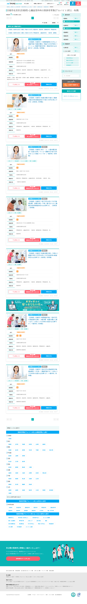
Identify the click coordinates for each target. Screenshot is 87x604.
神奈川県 (51, 450)
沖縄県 (9, 493)
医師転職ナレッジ (29, 586)
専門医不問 (21, 520)
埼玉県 (30, 450)
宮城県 (23, 444)
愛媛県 (23, 484)
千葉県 (37, 450)
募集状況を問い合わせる (32, 188)
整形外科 (35, 507)
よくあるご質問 (71, 581)
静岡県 (16, 467)
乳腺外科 (10, 510)
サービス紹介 (9, 581)
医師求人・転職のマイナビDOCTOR (13, 6)
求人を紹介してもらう (32, 84)
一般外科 (10, 507)
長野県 (23, 455)
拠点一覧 (63, 0)
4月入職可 (10, 526)
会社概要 (29, 594)
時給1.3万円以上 (41, 523)
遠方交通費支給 (11, 523)
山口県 (37, 478)
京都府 (34, 6)
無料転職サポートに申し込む (23, 558)
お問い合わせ (36, 570)
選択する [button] (76, 18)
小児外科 (41, 510)
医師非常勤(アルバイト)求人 (27, 6)
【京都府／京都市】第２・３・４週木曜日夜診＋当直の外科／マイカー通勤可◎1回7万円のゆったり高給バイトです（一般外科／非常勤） (42, 153)
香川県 (16, 484)
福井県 (23, 461)
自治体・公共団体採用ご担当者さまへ (47, 0)
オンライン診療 (29, 526)
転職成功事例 (63, 581)
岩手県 (16, 444)
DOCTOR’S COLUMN (19, 586)
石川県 (16, 461)
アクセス (34, 594)
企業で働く (38, 520)
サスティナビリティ (40, 594)
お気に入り (17, 84)
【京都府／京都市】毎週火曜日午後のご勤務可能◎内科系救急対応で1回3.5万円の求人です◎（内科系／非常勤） (42, 100)
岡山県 (23, 478)
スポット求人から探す (38, 576)
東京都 (43, 450)
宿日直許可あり (36, 517)
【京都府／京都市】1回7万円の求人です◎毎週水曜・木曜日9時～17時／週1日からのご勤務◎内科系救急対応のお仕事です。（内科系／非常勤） (42, 204)
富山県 (9, 461)
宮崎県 (43, 490)
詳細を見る (49, 84)
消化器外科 (18, 507)
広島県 (30, 478)
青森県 (9, 444)
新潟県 (9, 455)
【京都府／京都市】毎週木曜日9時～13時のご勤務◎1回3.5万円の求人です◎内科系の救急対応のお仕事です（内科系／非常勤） (43, 255)
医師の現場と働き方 (39, 586)
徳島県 (9, 484)
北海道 (9, 438)
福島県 (43, 444)
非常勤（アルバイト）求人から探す (24, 576)
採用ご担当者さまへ (57, 0)
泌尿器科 (26, 510)
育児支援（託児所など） (23, 517)
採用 (46, 594)
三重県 (30, 467)
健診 (46, 520)
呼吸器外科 (43, 507)
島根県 (16, 478)
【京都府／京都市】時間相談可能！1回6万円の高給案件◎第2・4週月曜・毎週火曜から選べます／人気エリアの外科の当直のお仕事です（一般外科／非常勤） (42, 320)
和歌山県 (44, 473)
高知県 (30, 484)
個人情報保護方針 (58, 594)
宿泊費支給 (21, 523)
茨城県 (9, 450)
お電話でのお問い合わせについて (76, 0)
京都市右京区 (39, 6)
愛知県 (23, 467)
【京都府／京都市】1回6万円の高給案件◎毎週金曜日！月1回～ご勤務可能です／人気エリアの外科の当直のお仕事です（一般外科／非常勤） (43, 372)
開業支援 (50, 570)
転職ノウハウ (9, 586)
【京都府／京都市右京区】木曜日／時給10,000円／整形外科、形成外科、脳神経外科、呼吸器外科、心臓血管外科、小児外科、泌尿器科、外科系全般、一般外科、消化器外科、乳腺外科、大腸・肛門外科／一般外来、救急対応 (33, 29)
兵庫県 (30, 473)
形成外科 (18, 510)
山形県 (37, 444)
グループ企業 (51, 594)
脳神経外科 (27, 507)
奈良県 (37, 473)
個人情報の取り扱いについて (26, 570)
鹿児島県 (51, 490)
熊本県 (30, 490)
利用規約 (16, 570)
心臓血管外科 (46, 6)
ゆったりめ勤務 (46, 517)
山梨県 (16, 455)
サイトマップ (44, 570)
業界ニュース (58, 586)
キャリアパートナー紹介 (47, 581)
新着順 (53, 22)
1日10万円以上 (31, 523)
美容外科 (34, 510)
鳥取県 (9, 478)
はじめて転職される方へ (19, 581)
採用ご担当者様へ (9, 570)
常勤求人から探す (10, 576)
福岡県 (9, 490)
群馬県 (23, 450)
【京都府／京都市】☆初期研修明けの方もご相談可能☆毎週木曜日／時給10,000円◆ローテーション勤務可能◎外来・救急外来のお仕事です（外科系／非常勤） (43, 45)
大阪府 (23, 473)
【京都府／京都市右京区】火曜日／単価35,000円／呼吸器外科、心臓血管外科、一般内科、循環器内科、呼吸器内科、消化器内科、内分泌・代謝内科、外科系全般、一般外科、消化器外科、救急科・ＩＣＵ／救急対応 (33, 33)
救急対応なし (11, 517)
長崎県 (23, 490)
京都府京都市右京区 (69, 21)
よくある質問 (67, 0)
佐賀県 (16, 490)
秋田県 (30, 444)
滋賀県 (9, 473)
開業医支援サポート (67, 586)
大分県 (37, 490)
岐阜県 (9, 467)
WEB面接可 (19, 526)
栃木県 (16, 450)
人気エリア (30, 520)
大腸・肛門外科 (50, 510)
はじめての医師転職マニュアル (33, 581)
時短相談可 (51, 523)
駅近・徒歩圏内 (11, 520)
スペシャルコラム (50, 586)
